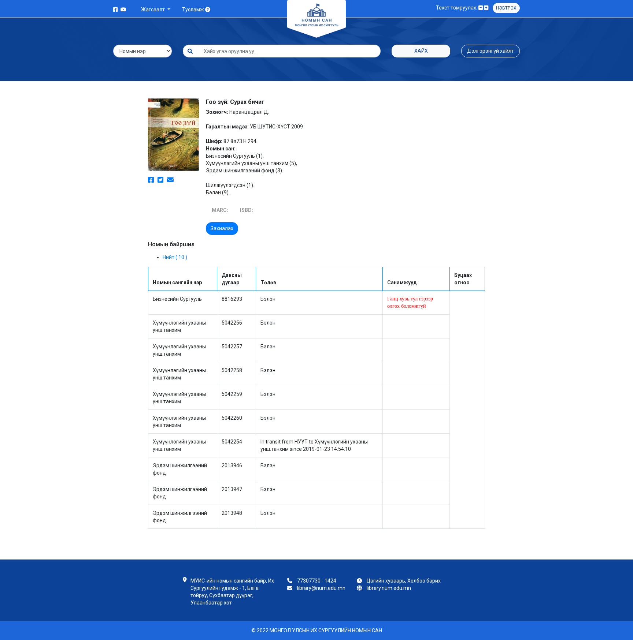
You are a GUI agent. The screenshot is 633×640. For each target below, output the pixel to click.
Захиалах (222, 228)
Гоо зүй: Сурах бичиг (235, 101)
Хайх (421, 51)
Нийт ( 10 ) (175, 257)
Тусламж (193, 9)
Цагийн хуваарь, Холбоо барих (404, 581)
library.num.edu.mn (389, 588)
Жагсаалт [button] (153, 9)
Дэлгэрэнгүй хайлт (490, 51)
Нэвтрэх (506, 8)
